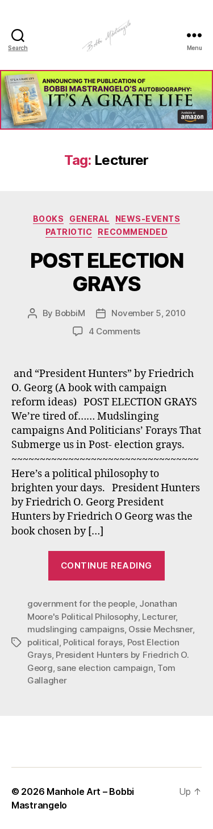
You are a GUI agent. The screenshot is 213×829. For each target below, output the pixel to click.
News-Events (148, 218)
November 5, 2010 (148, 313)
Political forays (93, 642)
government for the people (81, 603)
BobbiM (70, 313)
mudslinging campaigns (75, 629)
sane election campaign (105, 667)
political (43, 642)
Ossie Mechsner (160, 629)
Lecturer (159, 616)
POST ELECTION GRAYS (106, 272)
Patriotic (69, 232)
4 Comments (114, 331)
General (89, 218)
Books (48, 218)
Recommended (133, 232)
